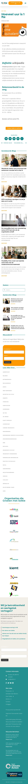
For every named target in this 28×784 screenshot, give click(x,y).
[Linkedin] (13, 683)
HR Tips (3, 11)
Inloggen (8, 704)
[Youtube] (11, 683)
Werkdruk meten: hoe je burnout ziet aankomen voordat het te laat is (17, 300)
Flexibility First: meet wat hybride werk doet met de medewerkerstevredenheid (12, 262)
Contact (8, 701)
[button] (25, 3)
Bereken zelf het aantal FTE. (10, 119)
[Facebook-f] (6, 683)
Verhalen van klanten (12, 693)
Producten (9, 691)
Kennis (8, 699)
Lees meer (4, 181)
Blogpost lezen (9, 739)
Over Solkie (9, 696)
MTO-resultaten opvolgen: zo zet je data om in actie (13, 743)
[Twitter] (8, 683)
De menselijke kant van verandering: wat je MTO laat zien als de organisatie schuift (13, 230)
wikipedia (18, 63)
